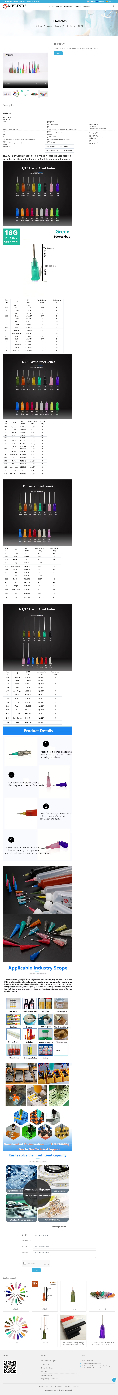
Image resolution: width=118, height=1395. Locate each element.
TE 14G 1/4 (73, 1309)
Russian (101, 1)
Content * (25, 1252)
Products (67, 6)
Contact (78, 6)
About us (59, 6)
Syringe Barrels (46, 1375)
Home (51, 6)
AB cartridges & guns (48, 1361)
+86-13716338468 (34, 1)
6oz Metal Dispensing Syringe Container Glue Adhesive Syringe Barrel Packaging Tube (73, 1343)
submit (36, 1270)
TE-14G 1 (45, 1343)
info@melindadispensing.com (15, 1)
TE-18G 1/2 (102, 1309)
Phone (24, 1246)
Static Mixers (45, 1364)
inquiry (58, 53)
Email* (24, 1235)
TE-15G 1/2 (44, 1309)
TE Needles (68, 26)
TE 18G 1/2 (15, 1309)
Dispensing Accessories (49, 1379)
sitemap (76, 1386)
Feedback (86, 6)
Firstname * (26, 1241)
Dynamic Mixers (47, 1368)
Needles (58, 26)
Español (111, 1)
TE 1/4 (16, 1343)
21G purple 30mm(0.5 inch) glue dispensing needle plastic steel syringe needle (102, 1343)
